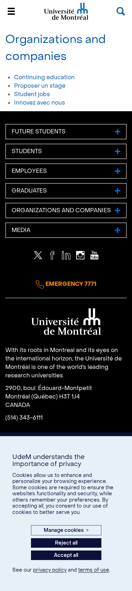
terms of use (93, 570)
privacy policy (50, 570)
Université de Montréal (66, 19)
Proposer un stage (39, 85)
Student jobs (32, 94)
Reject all (66, 543)
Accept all (66, 555)
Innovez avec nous (39, 102)
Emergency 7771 (70, 284)
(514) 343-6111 (24, 417)
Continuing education (44, 77)
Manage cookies (66, 530)
